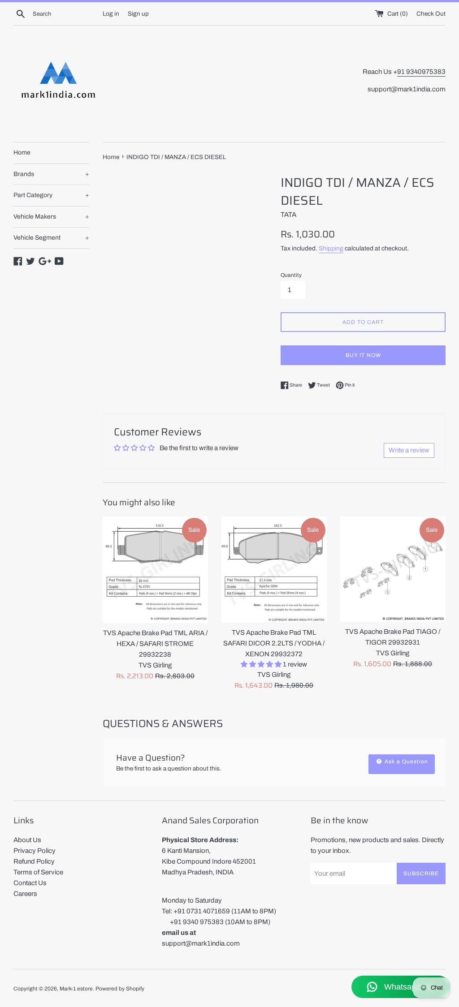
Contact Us (30, 883)
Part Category (51, 195)
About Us (27, 839)
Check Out (431, 13)
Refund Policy (34, 861)
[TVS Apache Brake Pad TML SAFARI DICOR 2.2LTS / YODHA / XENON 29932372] (274, 569)
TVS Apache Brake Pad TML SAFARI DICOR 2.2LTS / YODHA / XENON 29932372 (274, 643)
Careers (25, 893)
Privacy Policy (34, 850)
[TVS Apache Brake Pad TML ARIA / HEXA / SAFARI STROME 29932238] (155, 569)
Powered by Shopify (119, 988)
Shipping (331, 248)
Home (21, 152)
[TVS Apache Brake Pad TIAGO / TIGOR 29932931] (393, 569)
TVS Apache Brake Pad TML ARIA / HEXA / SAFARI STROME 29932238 (155, 643)
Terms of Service (38, 872)
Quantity (291, 275)
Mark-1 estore (76, 988)
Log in (111, 13)
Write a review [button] (409, 450)
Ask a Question (405, 761)
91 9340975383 (421, 71)
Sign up (138, 13)
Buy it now (363, 355)
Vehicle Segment (51, 237)
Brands (51, 174)
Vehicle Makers (51, 216)
